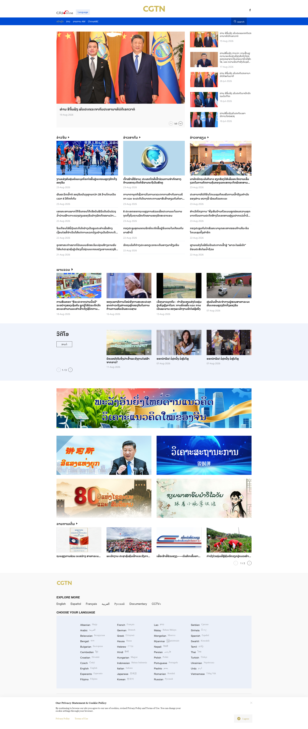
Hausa (124, 641)
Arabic (87, 630)
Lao (159, 624)
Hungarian (127, 657)
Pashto (161, 668)
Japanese (127, 673)
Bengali (87, 641)
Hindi (123, 652)
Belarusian (92, 635)
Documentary (138, 603)
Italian (125, 668)
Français (91, 603)
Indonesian (132, 663)
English (61, 603)
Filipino (88, 679)
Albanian (88, 624)
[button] (171, 123)
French (125, 624)
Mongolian (164, 635)
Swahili (200, 641)
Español (76, 603)
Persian (162, 652)
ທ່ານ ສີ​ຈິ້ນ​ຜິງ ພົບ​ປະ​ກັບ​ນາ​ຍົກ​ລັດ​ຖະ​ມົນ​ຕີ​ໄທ (235, 94)
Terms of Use (81, 718)
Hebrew (125, 646)
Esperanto (91, 673)
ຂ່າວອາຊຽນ (198, 137)
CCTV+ (156, 603)
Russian (163, 679)
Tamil (197, 646)
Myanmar (166, 641)
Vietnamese (203, 673)
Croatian (89, 657)
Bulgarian (91, 646)
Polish (161, 657)
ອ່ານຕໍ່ (64, 344)
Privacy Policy (63, 718)
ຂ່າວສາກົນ (130, 137)
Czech (87, 663)
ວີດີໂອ (62, 333)
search (240, 21)
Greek (125, 635)
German (126, 630)
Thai (196, 652)
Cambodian (89, 652)
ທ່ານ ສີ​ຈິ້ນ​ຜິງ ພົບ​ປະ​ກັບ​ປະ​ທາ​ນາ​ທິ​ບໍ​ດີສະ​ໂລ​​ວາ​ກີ (235, 74)
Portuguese (166, 663)
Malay (165, 630)
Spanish (200, 635)
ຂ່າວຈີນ (61, 137)
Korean (125, 679)
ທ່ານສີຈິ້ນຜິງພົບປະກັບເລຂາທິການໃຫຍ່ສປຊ (232, 114)
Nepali (161, 646)
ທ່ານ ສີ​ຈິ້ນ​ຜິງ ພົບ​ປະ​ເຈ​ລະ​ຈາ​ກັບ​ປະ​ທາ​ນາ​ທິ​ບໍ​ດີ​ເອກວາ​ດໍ (235, 34)
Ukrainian (202, 663)
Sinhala (199, 630)
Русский (119, 603)
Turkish (199, 657)
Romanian (164, 673)
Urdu (196, 668)
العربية (106, 603)
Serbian (200, 624)
